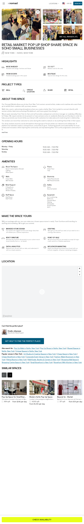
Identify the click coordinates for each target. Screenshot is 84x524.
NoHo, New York (25, 53)
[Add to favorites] (38, 12)
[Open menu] (4, 3)
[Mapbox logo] (7, 316)
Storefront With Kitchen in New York (68, 362)
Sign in (77, 3)
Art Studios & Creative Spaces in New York (39, 354)
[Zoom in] (79, 268)
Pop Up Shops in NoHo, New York (53, 348)
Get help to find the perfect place (23, 341)
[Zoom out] (79, 271)
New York (10, 53)
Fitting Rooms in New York (17, 360)
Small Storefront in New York (41, 362)
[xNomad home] (13, 3)
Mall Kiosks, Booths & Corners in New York (44, 360)
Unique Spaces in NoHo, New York (29, 351)
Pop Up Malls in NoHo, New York (26, 348)
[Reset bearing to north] (79, 274)
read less (5, 132)
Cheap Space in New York (67, 354)
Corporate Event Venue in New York (39, 357)
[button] (14, 393)
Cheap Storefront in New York (13, 357)
